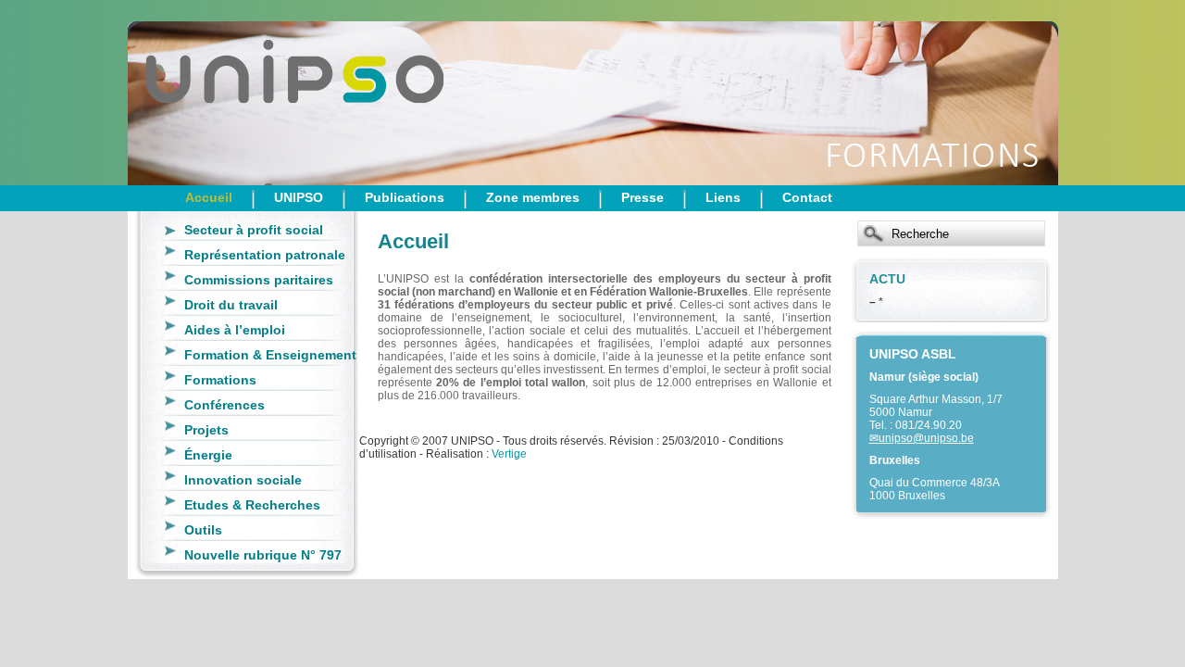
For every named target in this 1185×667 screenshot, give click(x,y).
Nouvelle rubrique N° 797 (263, 554)
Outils (203, 529)
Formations (220, 379)
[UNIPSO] (220, 92)
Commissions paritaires (258, 279)
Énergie (208, 454)
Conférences (224, 404)
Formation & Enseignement (270, 354)
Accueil (208, 197)
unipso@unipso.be (926, 438)
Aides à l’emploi (234, 329)
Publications (404, 197)
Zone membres (533, 197)
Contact (807, 197)
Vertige (509, 453)
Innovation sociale (243, 479)
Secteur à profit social (253, 229)
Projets (206, 429)
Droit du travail (231, 304)
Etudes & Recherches (252, 504)
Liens (723, 197)
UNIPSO (298, 197)
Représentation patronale (264, 254)
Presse (642, 197)
